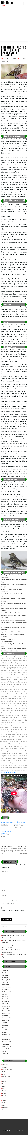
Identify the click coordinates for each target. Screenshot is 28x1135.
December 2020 (6, 1039)
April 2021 (5, 1030)
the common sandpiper (8, 772)
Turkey (4, 1100)
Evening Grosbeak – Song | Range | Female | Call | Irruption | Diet (19, 822)
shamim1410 (23, 58)
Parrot (4, 1091)
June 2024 (5, 970)
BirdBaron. (10, 1131)
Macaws (4, 1086)
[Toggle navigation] (25, 3)
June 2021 (5, 1025)
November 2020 (6, 1041)
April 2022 (5, 1003)
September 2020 (6, 1046)
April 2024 (5, 975)
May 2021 (4, 1027)
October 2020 (5, 1044)
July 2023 (4, 994)
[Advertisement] (14, 27)
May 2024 (4, 973)
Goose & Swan (6, 1076)
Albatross (5, 1067)
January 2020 (5, 1056)
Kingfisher (5, 1084)
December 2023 (6, 984)
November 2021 (6, 1013)
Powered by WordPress (19, 1131)
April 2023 (5, 996)
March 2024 (5, 977)
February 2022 (6, 1006)
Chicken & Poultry (7, 1069)
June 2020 (5, 1053)
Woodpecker (5, 1107)
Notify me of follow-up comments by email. (12, 910)
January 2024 (5, 982)
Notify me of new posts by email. (10, 916)
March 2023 (5, 999)
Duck (3, 1072)
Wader (4, 1103)
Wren (3, 1110)
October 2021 (5, 1015)
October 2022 (5, 1001)
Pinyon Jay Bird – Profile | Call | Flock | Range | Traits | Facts (6, 831)
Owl (3, 1088)
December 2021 (6, 1011)
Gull (3, 1079)
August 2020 (5, 1049)
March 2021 (5, 1032)
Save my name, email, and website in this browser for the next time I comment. (13, 902)
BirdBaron (7, 2)
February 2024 (6, 980)
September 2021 (6, 1018)
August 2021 (5, 1020)
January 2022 (5, 1008)
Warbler (4, 1105)
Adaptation (5, 1064)
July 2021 (4, 1022)
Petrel (4, 1093)
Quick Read (5, 61)
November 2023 (6, 987)
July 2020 (4, 1051)
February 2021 (6, 1034)
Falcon (4, 1074)
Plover (4, 1095)
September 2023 (6, 992)
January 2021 (5, 1037)
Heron (4, 1081)
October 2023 (5, 989)
